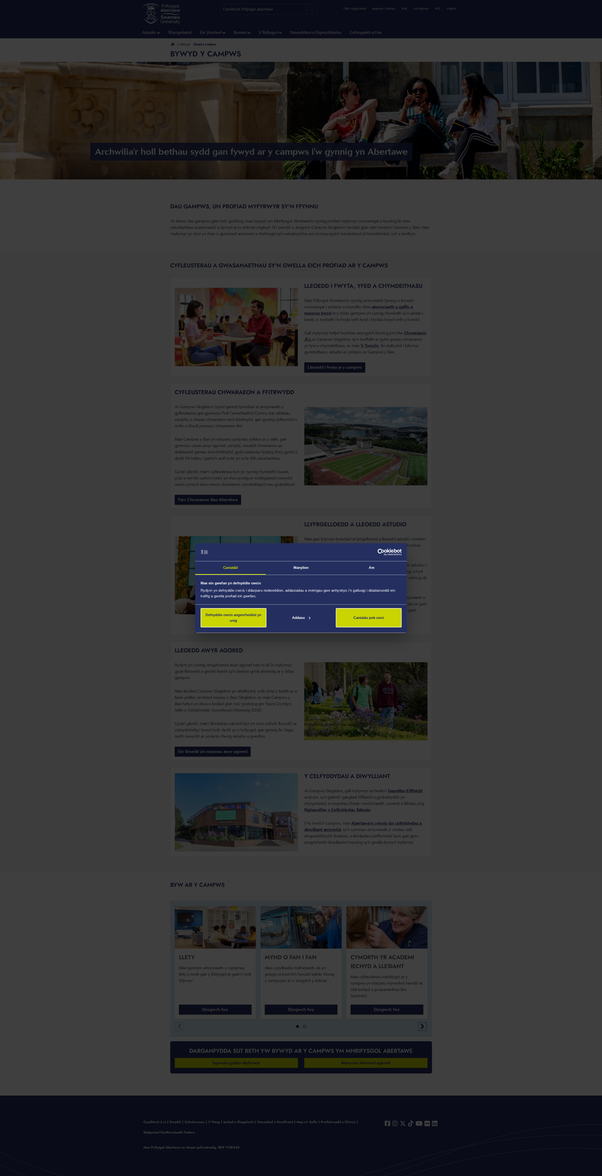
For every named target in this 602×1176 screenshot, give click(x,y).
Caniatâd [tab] (230, 568)
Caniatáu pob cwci (368, 618)
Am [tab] (371, 568)
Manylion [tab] (301, 568)
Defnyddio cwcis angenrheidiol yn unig (233, 617)
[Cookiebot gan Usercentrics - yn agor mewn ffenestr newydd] (381, 552)
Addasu (298, 618)
